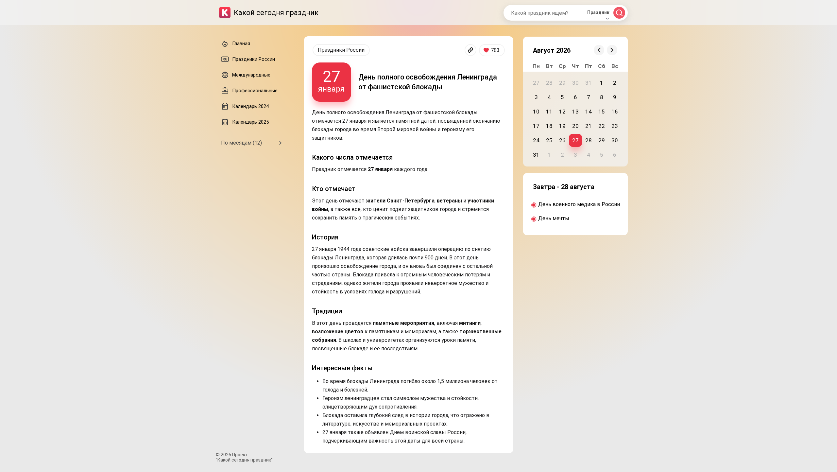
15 (601, 111)
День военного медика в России (579, 204)
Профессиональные (255, 91)
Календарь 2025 (250, 122)
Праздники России (341, 50)
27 (575, 140)
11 (549, 111)
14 (588, 111)
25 (549, 140)
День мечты (553, 218)
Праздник (598, 12)
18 (549, 126)
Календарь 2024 (250, 106)
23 (614, 126)
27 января (331, 80)
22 (601, 126)
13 (575, 111)
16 (614, 111)
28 (588, 140)
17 (536, 126)
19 (562, 126)
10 (536, 111)
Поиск (619, 12)
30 (614, 140)
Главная (241, 43)
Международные (251, 75)
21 (588, 126)
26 (562, 140)
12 (562, 111)
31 (536, 154)
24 (536, 140)
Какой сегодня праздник (276, 13)
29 (601, 140)
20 (575, 126)
